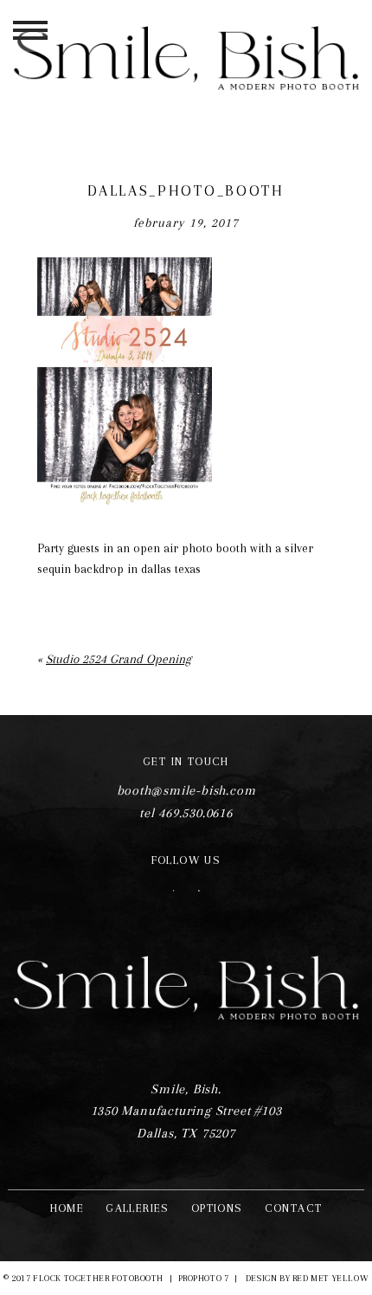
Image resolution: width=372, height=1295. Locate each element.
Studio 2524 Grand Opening (118, 659)
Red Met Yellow (330, 1278)
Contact (294, 1208)
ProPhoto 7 (203, 1278)
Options (217, 1208)
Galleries (138, 1208)
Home (67, 1208)
